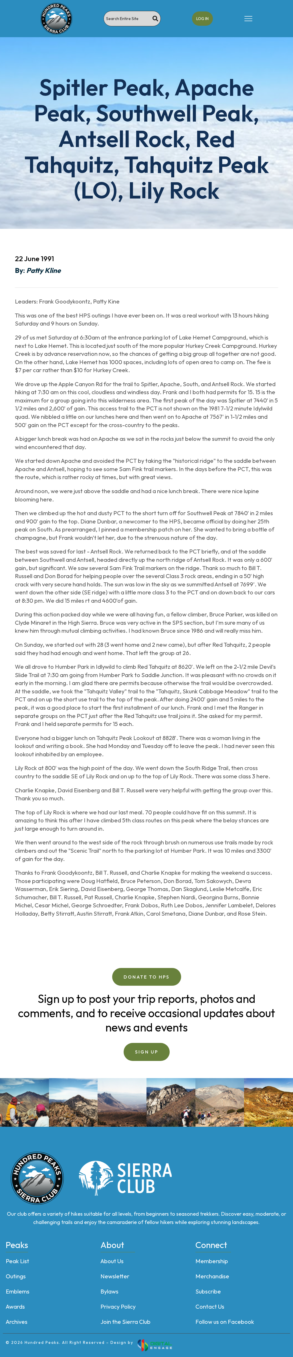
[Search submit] (155, 18)
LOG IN (202, 18)
